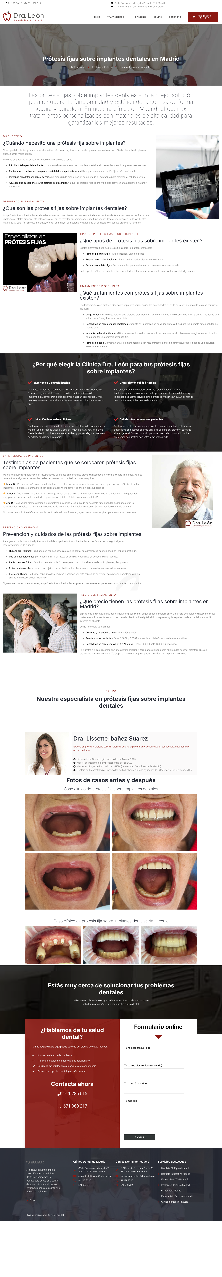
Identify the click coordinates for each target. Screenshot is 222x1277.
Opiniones (141, 17)
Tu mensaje (130, 1100)
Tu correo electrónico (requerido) (143, 1065)
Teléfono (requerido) (136, 1083)
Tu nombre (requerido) (137, 1047)
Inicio (97, 17)
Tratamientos (115, 17)
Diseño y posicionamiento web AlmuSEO (45, 1215)
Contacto (175, 17)
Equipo (158, 17)
